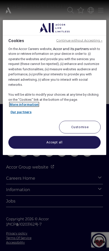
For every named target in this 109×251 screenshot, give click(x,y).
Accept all (54, 142)
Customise (79, 127)
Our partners (21, 112)
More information (24, 104)
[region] (54, 87)
